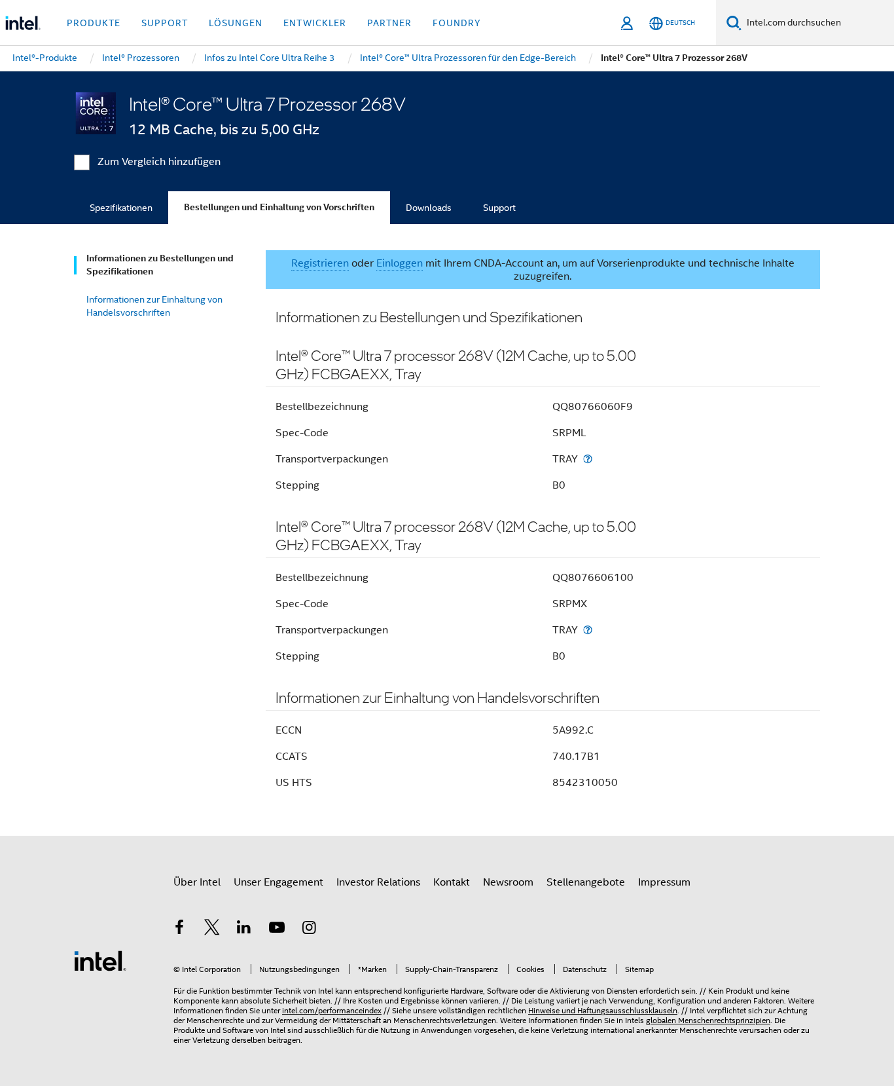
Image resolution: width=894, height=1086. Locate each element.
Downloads (429, 208)
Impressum (664, 882)
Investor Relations (378, 882)
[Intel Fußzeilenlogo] (100, 960)
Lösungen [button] (235, 23)
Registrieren (320, 263)
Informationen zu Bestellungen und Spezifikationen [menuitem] (160, 265)
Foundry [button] (457, 23)
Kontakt (451, 882)
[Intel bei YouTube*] (277, 929)
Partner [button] (389, 23)
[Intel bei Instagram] (309, 929)
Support (499, 208)
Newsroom (508, 882)
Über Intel (197, 882)
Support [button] (164, 23)
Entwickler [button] (314, 23)
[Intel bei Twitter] (212, 929)
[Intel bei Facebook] (179, 929)
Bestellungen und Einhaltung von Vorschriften (279, 207)
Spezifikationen (121, 208)
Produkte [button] (93, 23)
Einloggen (399, 263)
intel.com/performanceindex (332, 1010)
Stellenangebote (585, 882)
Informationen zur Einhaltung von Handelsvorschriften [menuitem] (154, 305)
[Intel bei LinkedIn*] (244, 929)
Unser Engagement (278, 882)
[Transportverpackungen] (588, 458)
